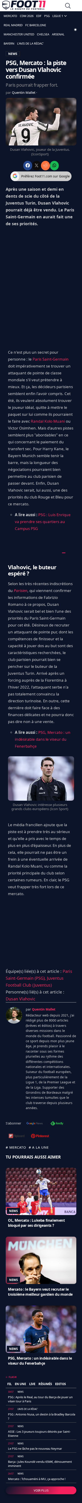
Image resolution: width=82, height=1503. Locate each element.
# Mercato (16, 1147)
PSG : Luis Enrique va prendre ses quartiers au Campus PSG (43, 521)
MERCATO (10, 16)
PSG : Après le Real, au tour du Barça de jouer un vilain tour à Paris (40, 1399)
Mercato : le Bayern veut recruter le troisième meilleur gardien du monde (40, 1292)
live (32, 1384)
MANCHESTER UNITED (19, 34)
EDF (38, 16)
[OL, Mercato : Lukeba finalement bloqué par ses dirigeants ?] (41, 1191)
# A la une (39, 1147)
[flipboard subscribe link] (17, 1136)
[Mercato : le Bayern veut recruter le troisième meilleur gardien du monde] (41, 1260)
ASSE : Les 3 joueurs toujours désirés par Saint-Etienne (39, 1433)
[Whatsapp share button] (54, 165)
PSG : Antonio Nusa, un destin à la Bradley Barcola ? (41, 1416)
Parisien (20, 590)
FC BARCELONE (35, 25)
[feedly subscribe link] (57, 1124)
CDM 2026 (26, 16)
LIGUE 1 (57, 16)
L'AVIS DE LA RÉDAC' (30, 43)
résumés (45, 1384)
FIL (9, 1384)
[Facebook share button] (27, 165)
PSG (47, 16)
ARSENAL (58, 34)
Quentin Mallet (24, 92)
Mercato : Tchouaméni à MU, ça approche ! (37, 1479)
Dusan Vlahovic (20, 999)
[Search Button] (68, 6)
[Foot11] (24, 6)
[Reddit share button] (45, 165)
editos (60, 1384)
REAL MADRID (13, 25)
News (13, 1211)
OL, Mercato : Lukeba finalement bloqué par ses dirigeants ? (36, 1223)
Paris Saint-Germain (51, 359)
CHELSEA (43, 34)
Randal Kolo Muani (48, 421)
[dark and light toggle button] (75, 29)
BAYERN (9, 43)
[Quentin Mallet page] (14, 1015)
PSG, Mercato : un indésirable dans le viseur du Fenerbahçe (42, 739)
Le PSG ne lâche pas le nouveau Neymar (35, 1448)
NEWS (12, 53)
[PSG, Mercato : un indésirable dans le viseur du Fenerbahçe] (41, 1329)
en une (20, 1384)
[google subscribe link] (34, 1124)
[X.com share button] (36, 165)
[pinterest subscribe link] (40, 1136)
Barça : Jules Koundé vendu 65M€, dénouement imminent (40, 1464)
